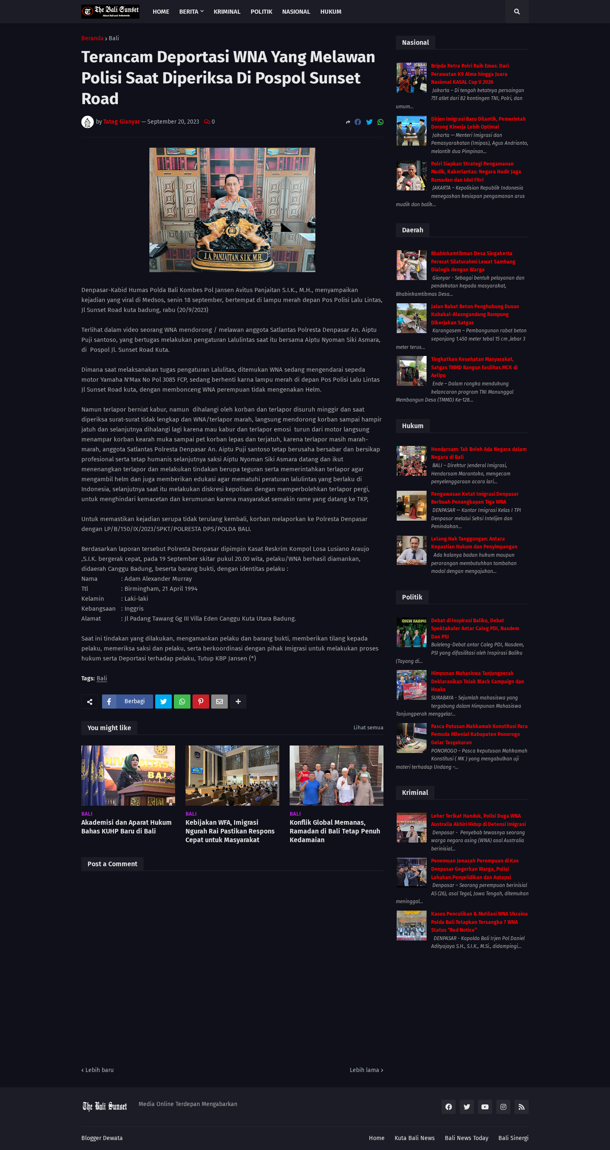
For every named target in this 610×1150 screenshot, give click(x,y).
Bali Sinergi (513, 1138)
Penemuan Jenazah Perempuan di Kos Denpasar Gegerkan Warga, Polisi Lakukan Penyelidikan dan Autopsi (475, 869)
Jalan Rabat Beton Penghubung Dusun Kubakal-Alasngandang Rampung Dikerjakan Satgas (475, 315)
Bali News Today (466, 1138)
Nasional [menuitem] (296, 11)
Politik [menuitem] (261, 11)
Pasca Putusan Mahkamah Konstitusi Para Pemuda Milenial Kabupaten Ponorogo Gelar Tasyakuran (479, 735)
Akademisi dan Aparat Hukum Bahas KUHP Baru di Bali (126, 827)
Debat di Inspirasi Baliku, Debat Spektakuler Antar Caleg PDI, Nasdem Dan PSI (475, 629)
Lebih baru (99, 1070)
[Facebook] (357, 122)
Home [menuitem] (161, 11)
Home (377, 1138)
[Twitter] (369, 122)
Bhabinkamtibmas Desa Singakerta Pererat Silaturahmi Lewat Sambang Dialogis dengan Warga (473, 262)
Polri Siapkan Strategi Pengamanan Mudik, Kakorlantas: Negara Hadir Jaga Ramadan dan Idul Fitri (476, 172)
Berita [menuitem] (188, 11)
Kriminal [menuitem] (227, 11)
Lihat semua (368, 727)
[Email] (219, 701)
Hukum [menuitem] (331, 11)
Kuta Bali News (415, 1138)
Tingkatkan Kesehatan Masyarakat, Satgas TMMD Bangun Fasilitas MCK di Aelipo (474, 367)
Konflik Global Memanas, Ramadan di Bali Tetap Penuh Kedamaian (335, 831)
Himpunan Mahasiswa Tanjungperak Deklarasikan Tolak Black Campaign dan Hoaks (477, 681)
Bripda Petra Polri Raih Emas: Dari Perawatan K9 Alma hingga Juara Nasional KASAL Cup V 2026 (470, 74)
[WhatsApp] (380, 122)
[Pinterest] (201, 701)
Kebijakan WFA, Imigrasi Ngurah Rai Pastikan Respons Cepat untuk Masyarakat (230, 831)
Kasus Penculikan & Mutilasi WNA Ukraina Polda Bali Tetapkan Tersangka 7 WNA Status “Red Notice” (479, 922)
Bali (114, 38)
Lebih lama (364, 1070)
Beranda (92, 38)
